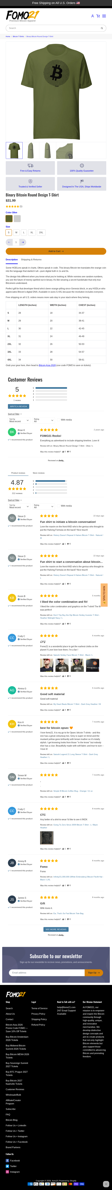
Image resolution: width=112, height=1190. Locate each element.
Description (12, 259)
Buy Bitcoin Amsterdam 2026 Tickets (17, 1038)
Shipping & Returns (31, 259)
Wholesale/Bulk (13, 1095)
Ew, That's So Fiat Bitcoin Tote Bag (68, 913)
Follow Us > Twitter (15, 1131)
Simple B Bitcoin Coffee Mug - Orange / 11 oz (73, 791)
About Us (10, 1014)
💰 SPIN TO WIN (104, 595)
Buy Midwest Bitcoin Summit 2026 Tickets (16, 1047)
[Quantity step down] (9, 242)
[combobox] (52, 28)
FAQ (8, 1114)
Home (8, 36)
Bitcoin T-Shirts (18, 36)
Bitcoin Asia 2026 (47, 365)
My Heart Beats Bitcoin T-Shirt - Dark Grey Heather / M (77, 704)
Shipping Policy (39, 1019)
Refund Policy (38, 1025)
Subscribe (11, 1109)
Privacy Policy (38, 1014)
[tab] (13, 260)
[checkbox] (68, 419)
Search (9, 1008)
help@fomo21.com (66, 1007)
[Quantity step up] (22, 242)
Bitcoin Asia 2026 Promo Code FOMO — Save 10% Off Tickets (17, 1028)
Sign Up (92, 973)
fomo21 (55, 1181)
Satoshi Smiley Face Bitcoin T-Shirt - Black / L (73, 655)
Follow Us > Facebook (17, 1142)
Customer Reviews (15, 1089)
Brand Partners (13, 1147)
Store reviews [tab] (39, 473)
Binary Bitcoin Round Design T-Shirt (39, 36)
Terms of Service (39, 1008)
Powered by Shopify (67, 1181)
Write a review (18, 406)
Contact (9, 1019)
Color (11, 212)
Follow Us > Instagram (16, 1136)
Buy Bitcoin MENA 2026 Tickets (17, 1056)
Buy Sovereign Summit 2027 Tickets (17, 1065)
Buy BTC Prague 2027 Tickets (17, 1073)
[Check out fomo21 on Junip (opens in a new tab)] (61, 460)
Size (8, 227)
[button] (14, 206)
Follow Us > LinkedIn (16, 1125)
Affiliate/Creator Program (13, 1102)
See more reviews (56, 929)
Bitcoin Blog (11, 1120)
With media (66, 420)
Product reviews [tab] (18, 473)
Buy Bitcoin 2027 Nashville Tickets (14, 1082)
